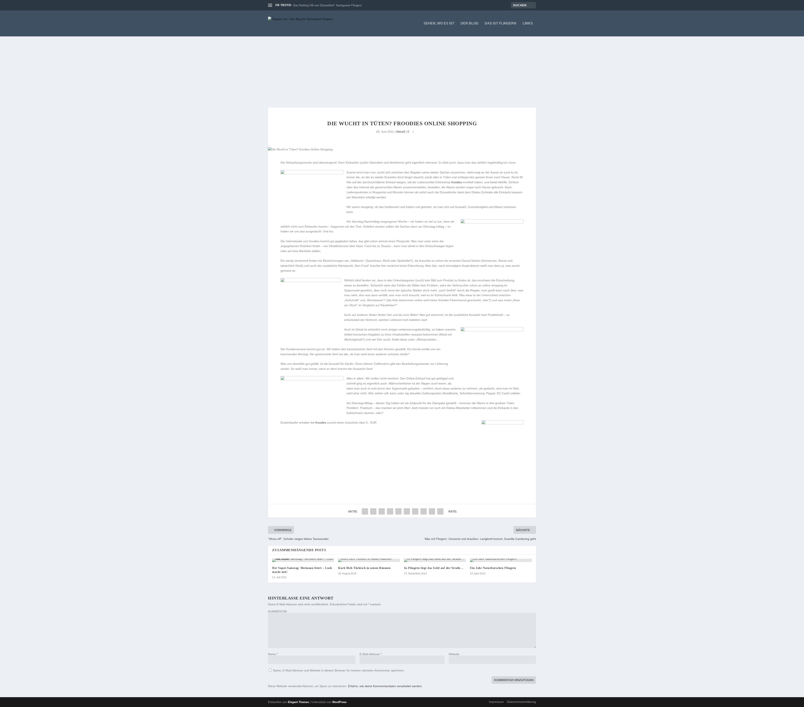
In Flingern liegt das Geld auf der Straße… (433, 568)
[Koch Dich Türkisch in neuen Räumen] (369, 560)
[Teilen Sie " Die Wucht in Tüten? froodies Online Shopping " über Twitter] (373, 511)
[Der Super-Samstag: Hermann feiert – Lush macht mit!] (303, 560)
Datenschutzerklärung (521, 701)
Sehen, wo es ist (439, 23)
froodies (456, 182)
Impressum (496, 701)
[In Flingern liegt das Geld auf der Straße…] (435, 560)
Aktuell (400, 131)
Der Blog (469, 23)
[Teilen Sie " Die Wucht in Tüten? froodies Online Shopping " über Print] (440, 511)
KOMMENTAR (277, 611)
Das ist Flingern (500, 23)
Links (528, 23)
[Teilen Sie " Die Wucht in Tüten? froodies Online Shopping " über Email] (432, 511)
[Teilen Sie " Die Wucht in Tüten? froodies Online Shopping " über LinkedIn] (407, 511)
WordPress (339, 702)
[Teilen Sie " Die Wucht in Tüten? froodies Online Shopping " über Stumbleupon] (423, 511)
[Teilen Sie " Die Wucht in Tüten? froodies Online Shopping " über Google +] (382, 511)
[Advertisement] (402, 67)
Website (454, 654)
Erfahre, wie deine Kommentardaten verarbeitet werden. (385, 686)
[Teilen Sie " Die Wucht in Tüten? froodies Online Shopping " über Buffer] (415, 511)
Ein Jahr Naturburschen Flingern (493, 568)
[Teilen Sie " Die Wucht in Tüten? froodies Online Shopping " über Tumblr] (390, 511)
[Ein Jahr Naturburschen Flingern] (501, 560)
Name (273, 654)
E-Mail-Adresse (370, 654)
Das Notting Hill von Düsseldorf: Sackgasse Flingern (327, 5)
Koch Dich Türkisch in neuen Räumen (364, 568)
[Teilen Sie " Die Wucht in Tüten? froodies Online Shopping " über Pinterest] (398, 511)
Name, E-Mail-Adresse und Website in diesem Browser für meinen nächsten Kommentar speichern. (339, 670)
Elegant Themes (298, 702)
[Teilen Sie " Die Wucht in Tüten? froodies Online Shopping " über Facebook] (365, 511)
